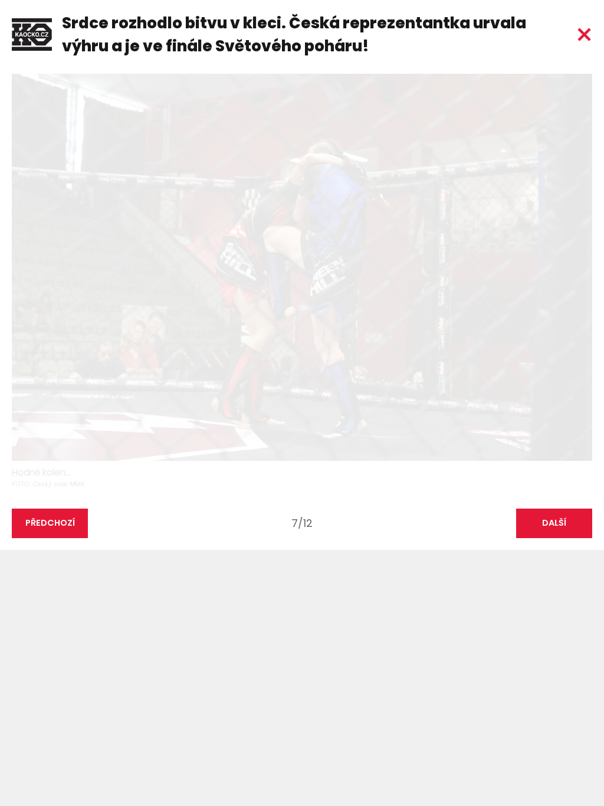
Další (554, 523)
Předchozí (50, 523)
